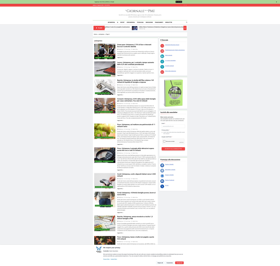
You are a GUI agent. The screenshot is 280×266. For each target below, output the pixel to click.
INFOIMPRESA (111, 22)
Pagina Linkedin (169, 164)
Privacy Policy (106, 259)
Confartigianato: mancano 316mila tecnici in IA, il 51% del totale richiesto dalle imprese (161, 5)
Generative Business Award (172, 45)
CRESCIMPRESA (131, 22)
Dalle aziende (168, 55)
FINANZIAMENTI (159, 22)
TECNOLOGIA (140, 22)
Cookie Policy (114, 259)
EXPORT (122, 22)
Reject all (160, 263)
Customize (170, 263)
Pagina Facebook (169, 180)
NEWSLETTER (168, 22)
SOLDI (108, 93)
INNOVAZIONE (149, 22)
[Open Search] (186, 22)
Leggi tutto (119, 57)
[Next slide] (186, 5)
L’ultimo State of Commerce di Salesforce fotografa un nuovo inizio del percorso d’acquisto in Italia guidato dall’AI (144, 27)
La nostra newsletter (170, 60)
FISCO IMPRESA (98, 137)
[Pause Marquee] (185, 28)
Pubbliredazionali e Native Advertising (175, 50)
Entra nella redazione (170, 71)
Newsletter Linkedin (170, 169)
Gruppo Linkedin (169, 175)
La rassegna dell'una (107, 57)
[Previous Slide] (184, 5)
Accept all (179, 263)
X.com (166, 185)
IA (117, 22)
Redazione (120, 49)
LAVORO (108, 75)
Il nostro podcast (169, 65)
